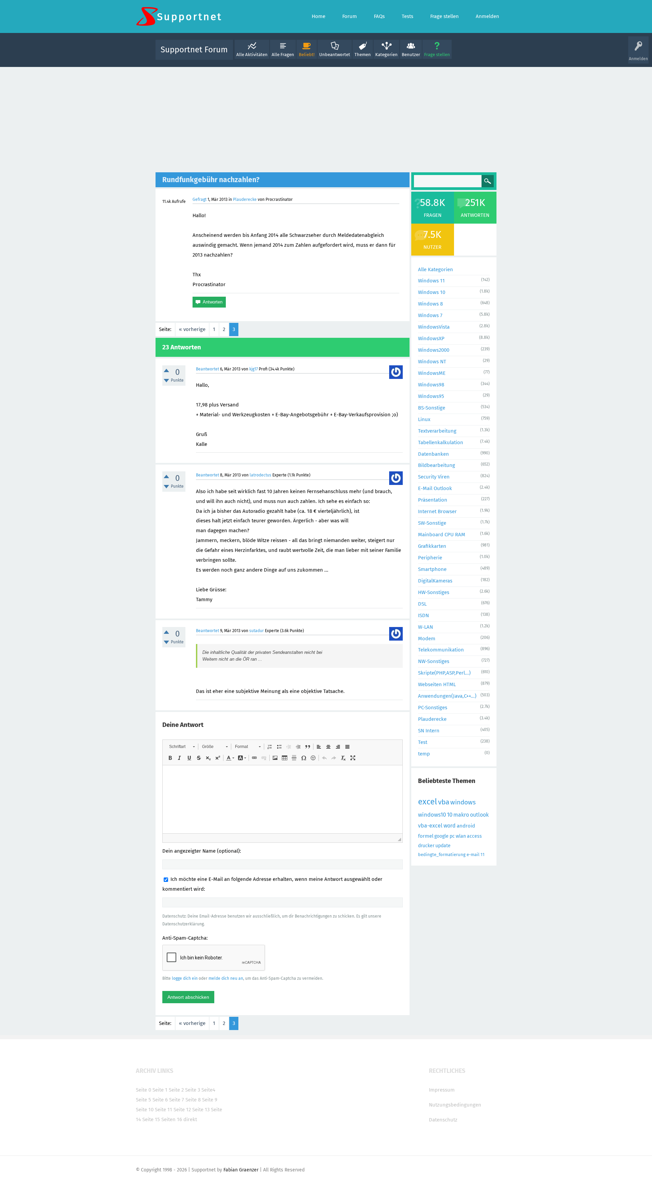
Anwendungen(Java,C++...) (447, 696)
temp (424, 754)
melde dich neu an (226, 978)
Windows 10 (431, 292)
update (443, 846)
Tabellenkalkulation (440, 442)
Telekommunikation (441, 650)
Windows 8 (430, 304)
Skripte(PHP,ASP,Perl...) (444, 673)
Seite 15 (151, 1119)
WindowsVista (434, 327)
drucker (426, 846)
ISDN (423, 615)
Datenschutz (443, 1120)
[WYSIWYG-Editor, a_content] (282, 799)
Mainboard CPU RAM (441, 535)
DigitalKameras (435, 581)
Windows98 (431, 385)
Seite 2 (176, 1090)
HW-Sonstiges (433, 592)
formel (425, 836)
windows (463, 802)
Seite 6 (160, 1100)
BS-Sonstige (431, 408)
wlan (461, 836)
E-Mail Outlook (435, 488)
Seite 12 (182, 1110)
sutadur (256, 630)
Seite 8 (193, 1100)
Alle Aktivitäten (252, 54)
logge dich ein (185, 978)
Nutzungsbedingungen (455, 1105)
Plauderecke (245, 199)
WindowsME (432, 373)
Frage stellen (437, 54)
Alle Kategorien (435, 269)
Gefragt (199, 199)
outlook (479, 815)
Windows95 (431, 396)
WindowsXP (431, 338)
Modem (426, 638)
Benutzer (411, 54)
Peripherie (430, 558)
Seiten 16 (171, 1119)
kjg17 (253, 369)
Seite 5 (143, 1100)
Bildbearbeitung (436, 465)
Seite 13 (201, 1110)
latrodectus (260, 475)
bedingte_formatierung (442, 854)
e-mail (473, 854)
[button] (181, 746)
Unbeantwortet (334, 54)
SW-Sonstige (432, 523)
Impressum (442, 1090)
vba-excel (430, 825)
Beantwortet (207, 369)
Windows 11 (431, 281)
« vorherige (192, 329)
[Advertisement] (326, 118)
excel (427, 801)
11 (483, 854)
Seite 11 (163, 1110)
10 (449, 814)
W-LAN (425, 627)
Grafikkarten (432, 546)
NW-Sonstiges (433, 661)
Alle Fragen (283, 54)
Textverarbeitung (437, 431)
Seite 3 (192, 1090)
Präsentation (432, 500)
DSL (422, 604)
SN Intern (428, 731)
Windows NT (432, 362)
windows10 (432, 814)
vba (443, 802)
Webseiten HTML (437, 684)
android (466, 826)
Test (422, 742)
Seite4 (208, 1090)
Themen (363, 54)
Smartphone (432, 569)
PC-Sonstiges (432, 707)
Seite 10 (144, 1110)
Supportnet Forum (194, 49)
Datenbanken (433, 454)
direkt (190, 1119)
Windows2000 (433, 350)
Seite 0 (143, 1090)
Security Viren (434, 477)
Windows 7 (430, 315)
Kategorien (386, 54)
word (449, 825)
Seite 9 (209, 1100)
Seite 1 (159, 1090)
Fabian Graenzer (240, 1170)
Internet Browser (437, 511)
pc (452, 836)
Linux (424, 419)
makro (461, 815)
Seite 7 (176, 1100)
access (474, 836)
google (441, 836)
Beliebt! (306, 54)
